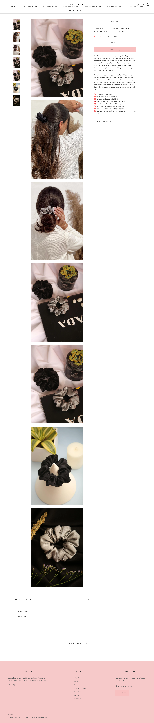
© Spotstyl (12, 714)
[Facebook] (9, 685)
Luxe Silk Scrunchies (29, 7)
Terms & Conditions (80, 692)
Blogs (76, 681)
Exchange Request (79, 695)
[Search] (143, 4)
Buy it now (115, 50)
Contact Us (77, 699)
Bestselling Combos (134, 7)
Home (13, 7)
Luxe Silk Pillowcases (77, 11)
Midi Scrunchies (50, 7)
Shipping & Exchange (22, 599)
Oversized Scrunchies (92, 7)
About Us (77, 678)
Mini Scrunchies (114, 7)
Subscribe (122, 693)
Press (76, 685)
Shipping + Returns (80, 688)
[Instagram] (14, 685)
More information (103, 121)
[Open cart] (148, 4)
